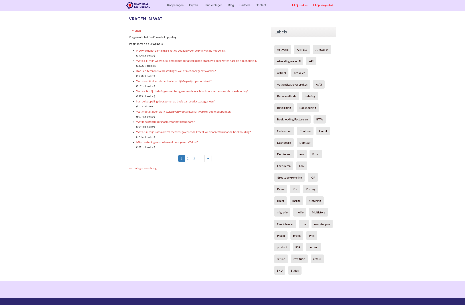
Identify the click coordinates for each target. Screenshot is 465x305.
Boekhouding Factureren (292, 119)
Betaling (310, 96)
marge (296, 200)
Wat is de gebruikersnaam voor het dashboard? (165, 121)
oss (304, 224)
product (282, 247)
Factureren (284, 165)
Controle (305, 131)
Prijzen (193, 5)
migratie (282, 212)
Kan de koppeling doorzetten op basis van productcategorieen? (175, 101)
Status (295, 270)
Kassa (280, 189)
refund (281, 258)
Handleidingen (213, 5)
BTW (319, 119)
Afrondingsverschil (289, 61)
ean (302, 154)
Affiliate (302, 49)
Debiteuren (284, 154)
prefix (297, 235)
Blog (231, 5)
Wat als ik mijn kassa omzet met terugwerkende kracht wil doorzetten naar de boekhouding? (193, 132)
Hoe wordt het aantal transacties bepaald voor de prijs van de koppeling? (181, 50)
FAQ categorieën (323, 5)
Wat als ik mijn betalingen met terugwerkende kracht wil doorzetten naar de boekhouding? (192, 91)
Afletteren (322, 49)
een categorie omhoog (143, 168)
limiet (280, 200)
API (311, 61)
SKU (280, 270)
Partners (244, 5)
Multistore (318, 212)
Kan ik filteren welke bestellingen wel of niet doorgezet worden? (176, 70)
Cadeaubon (284, 131)
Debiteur (305, 142)
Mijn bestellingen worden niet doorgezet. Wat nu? (167, 142)
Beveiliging (284, 107)
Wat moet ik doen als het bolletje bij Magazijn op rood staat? (174, 81)
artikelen (299, 72)
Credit (323, 131)
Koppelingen (175, 5)
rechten (313, 247)
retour (317, 258)
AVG (319, 84)
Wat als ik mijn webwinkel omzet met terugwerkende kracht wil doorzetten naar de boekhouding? (196, 60)
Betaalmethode (286, 96)
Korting (311, 189)
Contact (261, 5)
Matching (315, 200)
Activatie (282, 49)
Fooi (301, 165)
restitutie (299, 258)
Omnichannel (285, 224)
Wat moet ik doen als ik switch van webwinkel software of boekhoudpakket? (183, 111)
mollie (300, 212)
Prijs (312, 235)
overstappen (322, 224)
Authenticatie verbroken (292, 84)
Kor (295, 189)
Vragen (136, 30)
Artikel (281, 72)
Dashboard (284, 142)
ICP (312, 177)
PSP (297, 247)
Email (315, 154)
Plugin (281, 235)
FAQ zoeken (300, 5)
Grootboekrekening (289, 177)
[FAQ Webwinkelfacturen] (138, 5)
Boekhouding (307, 107)
